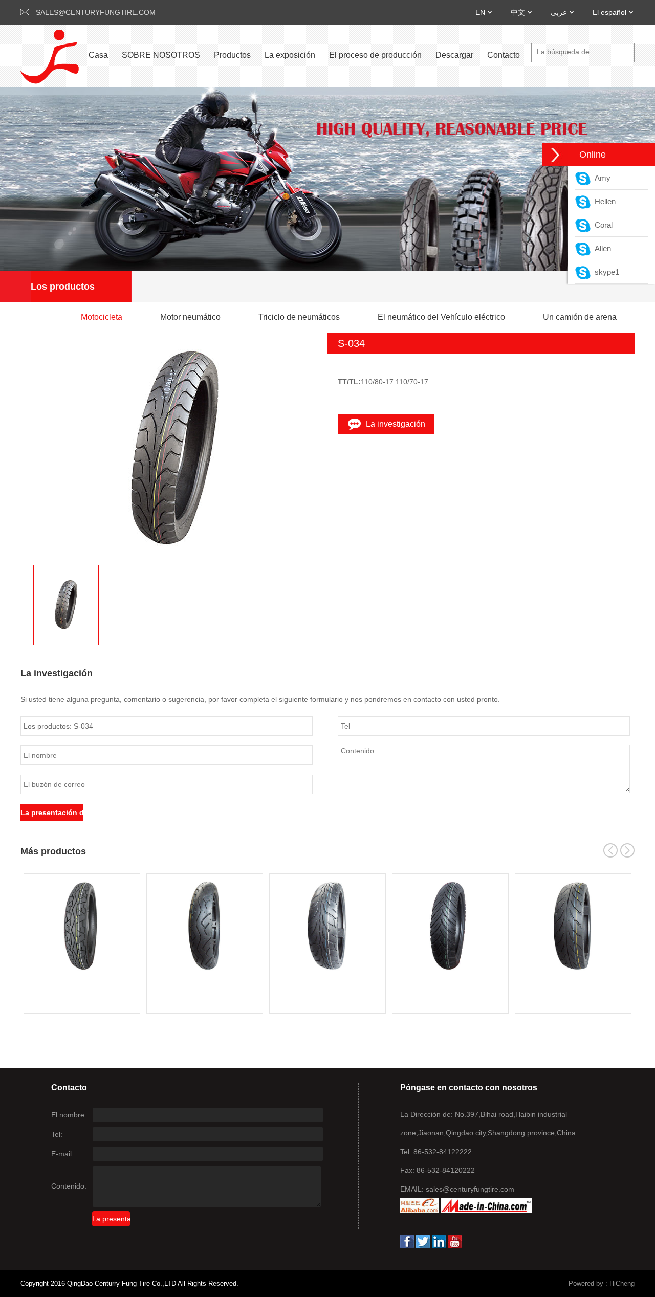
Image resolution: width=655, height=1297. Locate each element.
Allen (601, 248)
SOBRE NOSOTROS (161, 55)
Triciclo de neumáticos (299, 317)
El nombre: (68, 1115)
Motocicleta (101, 317)
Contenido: (68, 1186)
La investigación (395, 424)
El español (609, 12)
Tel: (56, 1134)
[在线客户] (555, 154)
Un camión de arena (580, 317)
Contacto (503, 55)
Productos (232, 55)
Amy (600, 177)
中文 (518, 12)
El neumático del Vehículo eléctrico (441, 317)
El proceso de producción (375, 55)
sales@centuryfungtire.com (96, 12)
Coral (602, 225)
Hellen (603, 201)
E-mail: (62, 1154)
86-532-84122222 (442, 1152)
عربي (559, 12)
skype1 (605, 272)
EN (480, 12)
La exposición (290, 55)
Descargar (454, 55)
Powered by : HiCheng (602, 1283)
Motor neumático (190, 317)
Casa (98, 55)
